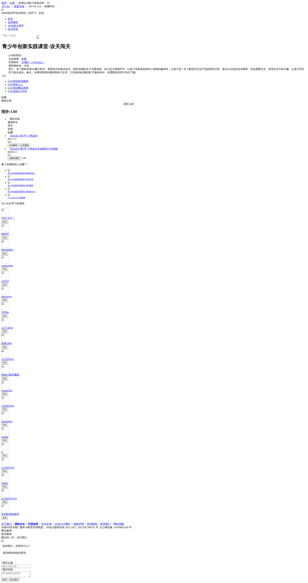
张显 (23, 59)
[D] (5, 449)
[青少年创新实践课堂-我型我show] (9, 188)
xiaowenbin (7, 265)
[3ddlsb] (5, 480)
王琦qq (5, 312)
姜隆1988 (6, 343)
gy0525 (5, 281)
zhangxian (6, 296)
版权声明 (79, 524)
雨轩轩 (5, 234)
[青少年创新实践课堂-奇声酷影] (9, 182)
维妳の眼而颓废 (10, 374)
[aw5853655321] (5, 495)
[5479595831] (5, 356)
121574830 (7, 327)
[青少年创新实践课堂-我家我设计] (9, 170)
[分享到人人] (15, 84)
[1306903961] (5, 403)
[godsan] (5, 434)
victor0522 (6, 390)
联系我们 (105, 524)
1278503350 (7, 467)
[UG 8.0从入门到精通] (9, 195)
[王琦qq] (5, 309)
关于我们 (6, 524)
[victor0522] (5, 387)
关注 (5, 222)
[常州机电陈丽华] (5, 511)
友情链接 (92, 524)
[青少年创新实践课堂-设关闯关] (9, 176)
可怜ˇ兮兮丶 (8, 218)
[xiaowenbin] (5, 262)
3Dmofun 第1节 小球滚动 (23, 135)
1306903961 (7, 406)
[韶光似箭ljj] (5, 246)
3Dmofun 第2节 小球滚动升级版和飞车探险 (34, 148)
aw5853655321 (9, 498)
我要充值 (18, 6)
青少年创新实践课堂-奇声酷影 (20, 185)
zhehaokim (6, 421)
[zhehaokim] (5, 418)
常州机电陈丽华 (10, 514)
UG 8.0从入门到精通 (16, 198)
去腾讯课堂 (14, 158)
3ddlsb (4, 483)
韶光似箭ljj (7, 250)
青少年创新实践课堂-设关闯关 (20, 179)
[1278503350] (5, 464)
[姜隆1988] (5, 340)
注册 (12, 3)
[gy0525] (5, 278)
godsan (5, 436)
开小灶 (5, 6)
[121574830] (5, 325)
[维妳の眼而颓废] (5, 371)
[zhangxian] (5, 293)
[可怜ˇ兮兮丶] (5, 215)
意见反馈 (46, 524)
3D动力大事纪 (63, 524)
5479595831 (7, 359)
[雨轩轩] (5, 231)
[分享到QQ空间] (17, 91)
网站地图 (119, 524)
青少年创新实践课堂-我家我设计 (21, 173)
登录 (3, 3)
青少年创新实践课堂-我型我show (22, 191)
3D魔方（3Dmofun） (33, 62)
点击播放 (13, 145)
